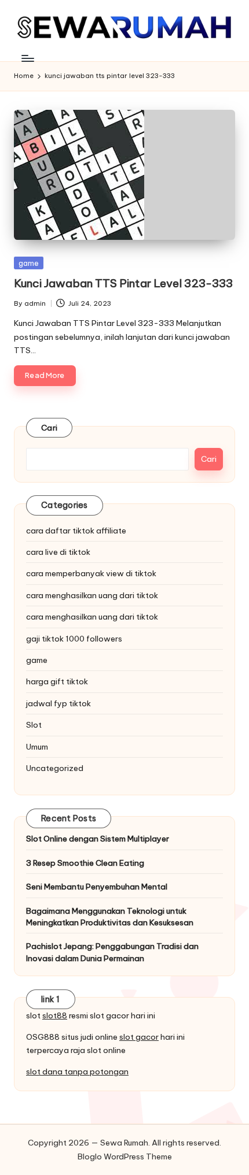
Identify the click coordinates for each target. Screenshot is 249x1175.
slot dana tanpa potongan (77, 1071)
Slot (34, 725)
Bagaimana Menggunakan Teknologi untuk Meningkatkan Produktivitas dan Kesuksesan (109, 917)
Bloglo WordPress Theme (125, 1156)
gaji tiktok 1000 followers (74, 638)
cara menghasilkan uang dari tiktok (92, 595)
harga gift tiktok (57, 681)
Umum (37, 747)
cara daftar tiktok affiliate (76, 530)
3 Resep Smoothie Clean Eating (85, 863)
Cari (49, 427)
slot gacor (139, 1037)
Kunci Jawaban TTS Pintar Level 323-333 (123, 283)
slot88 (54, 1015)
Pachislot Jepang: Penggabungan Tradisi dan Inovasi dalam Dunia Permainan (112, 952)
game (29, 263)
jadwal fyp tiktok (58, 703)
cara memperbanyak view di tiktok (91, 573)
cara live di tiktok (58, 552)
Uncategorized (54, 768)
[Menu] (27, 58)
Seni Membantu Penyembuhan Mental (96, 886)
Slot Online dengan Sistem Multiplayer (97, 838)
